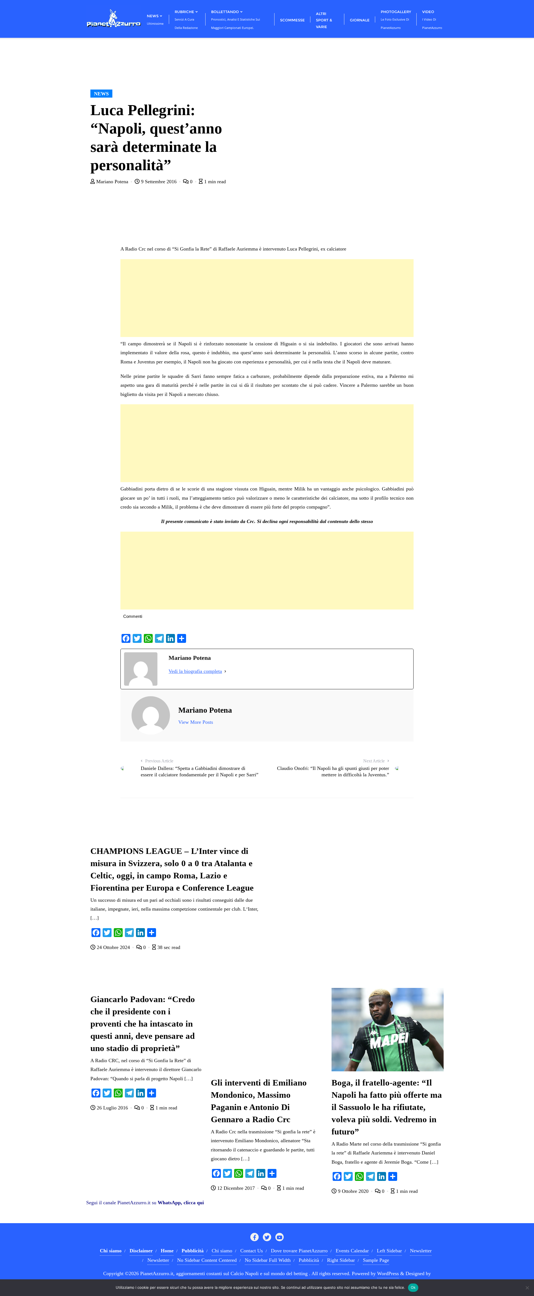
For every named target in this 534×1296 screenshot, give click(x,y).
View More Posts (195, 722)
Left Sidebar (389, 1250)
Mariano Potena (112, 181)
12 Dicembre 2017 (236, 1188)
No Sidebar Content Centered (207, 1260)
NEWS (101, 93)
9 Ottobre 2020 (353, 1191)
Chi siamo (222, 1250)
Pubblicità (309, 1260)
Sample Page (376, 1260)
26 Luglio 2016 (112, 1108)
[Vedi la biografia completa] (225, 671)
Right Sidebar (341, 1260)
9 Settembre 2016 (159, 181)
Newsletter (421, 1250)
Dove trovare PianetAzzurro (299, 1250)
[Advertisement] (266, 298)
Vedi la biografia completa (195, 671)
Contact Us (251, 1250)
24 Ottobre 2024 (113, 947)
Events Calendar (352, 1250)
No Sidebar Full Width (268, 1260)
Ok (413, 1287)
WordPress (388, 1273)
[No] (527, 1287)
